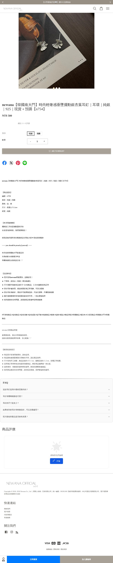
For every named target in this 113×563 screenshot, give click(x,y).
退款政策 (64, 549)
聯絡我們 (7, 509)
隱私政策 (56, 549)
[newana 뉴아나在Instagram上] (12, 533)
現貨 (31, 134)
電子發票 (7, 511)
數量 (4, 140)
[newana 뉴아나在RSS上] (16, 533)
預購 (38, 134)
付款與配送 (8, 514)
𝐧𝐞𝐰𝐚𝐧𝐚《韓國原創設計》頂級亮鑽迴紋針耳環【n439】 (25, 555)
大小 (4, 133)
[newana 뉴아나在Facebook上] (6, 533)
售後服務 (7, 517)
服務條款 (49, 549)
